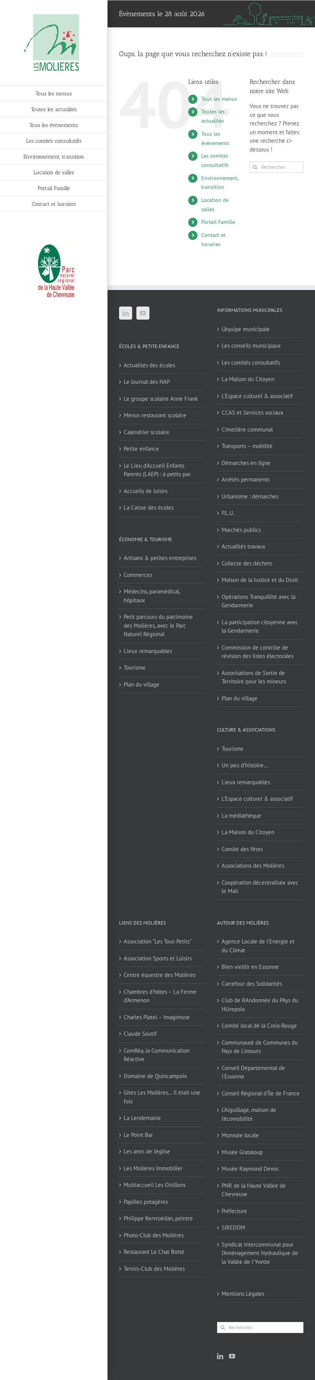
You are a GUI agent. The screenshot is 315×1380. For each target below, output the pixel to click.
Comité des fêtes (242, 849)
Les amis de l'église (147, 1151)
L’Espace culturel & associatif (257, 396)
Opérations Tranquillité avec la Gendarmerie (258, 601)
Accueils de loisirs (145, 491)
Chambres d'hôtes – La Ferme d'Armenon (160, 996)
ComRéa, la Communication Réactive (156, 1055)
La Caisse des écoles (149, 507)
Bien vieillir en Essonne (250, 966)
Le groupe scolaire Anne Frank (161, 398)
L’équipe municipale (246, 329)
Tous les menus (219, 98)
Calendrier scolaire (146, 432)
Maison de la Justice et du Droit (260, 579)
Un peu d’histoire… (245, 765)
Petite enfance (141, 448)
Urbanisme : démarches (250, 496)
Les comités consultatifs (251, 362)
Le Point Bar (138, 1134)
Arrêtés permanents (246, 479)
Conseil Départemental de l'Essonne (253, 1072)
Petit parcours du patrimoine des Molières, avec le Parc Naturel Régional (158, 625)
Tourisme (135, 667)
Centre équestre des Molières (160, 974)
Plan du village (141, 684)
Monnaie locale (240, 1135)
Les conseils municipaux (251, 345)
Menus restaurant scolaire (155, 415)
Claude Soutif (140, 1033)
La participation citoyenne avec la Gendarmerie (260, 626)
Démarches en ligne (246, 463)
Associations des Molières (253, 865)
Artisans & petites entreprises (160, 558)
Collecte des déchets (247, 563)
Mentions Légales (243, 1293)
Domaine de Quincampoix (155, 1076)
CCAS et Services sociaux (253, 412)
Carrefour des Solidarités (252, 983)
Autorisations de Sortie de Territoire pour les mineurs (254, 677)
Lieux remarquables (148, 651)
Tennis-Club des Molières (154, 1268)
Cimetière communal (247, 429)
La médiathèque (241, 815)
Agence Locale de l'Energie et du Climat (258, 946)
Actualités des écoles (149, 365)
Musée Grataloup (242, 1152)
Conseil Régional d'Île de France (261, 1093)
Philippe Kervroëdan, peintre (158, 1218)
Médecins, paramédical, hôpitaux (152, 596)
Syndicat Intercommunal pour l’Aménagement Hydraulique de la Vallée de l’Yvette (260, 1253)
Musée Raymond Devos (250, 1168)
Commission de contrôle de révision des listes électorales (257, 652)
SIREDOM (233, 1227)
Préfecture (234, 1211)
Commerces (138, 574)
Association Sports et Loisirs (158, 958)
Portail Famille (218, 221)
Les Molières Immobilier (153, 1168)
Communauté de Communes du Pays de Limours (260, 1047)
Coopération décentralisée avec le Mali (260, 887)
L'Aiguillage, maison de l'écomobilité (249, 1114)
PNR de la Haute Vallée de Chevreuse (254, 1190)
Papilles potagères (146, 1201)
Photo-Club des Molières (154, 1235)
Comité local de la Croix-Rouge (259, 1025)
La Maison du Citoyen (248, 379)
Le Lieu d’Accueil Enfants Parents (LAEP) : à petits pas (157, 470)
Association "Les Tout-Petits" (158, 941)
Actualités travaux (243, 546)
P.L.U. (228, 513)
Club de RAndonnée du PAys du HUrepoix (260, 1005)
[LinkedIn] (125, 313)
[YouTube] (142, 313)
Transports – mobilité (247, 446)
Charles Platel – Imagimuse (157, 1017)
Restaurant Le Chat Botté (154, 1251)
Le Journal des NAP (147, 381)
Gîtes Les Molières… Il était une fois (162, 1097)
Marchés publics (241, 529)
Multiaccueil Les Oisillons (155, 1184)
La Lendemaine (142, 1118)
